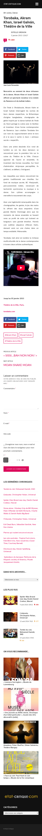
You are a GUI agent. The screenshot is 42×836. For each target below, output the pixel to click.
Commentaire (10, 388)
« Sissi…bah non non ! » (20, 355)
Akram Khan (11, 335)
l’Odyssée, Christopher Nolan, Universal (20, 519)
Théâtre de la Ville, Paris (14, 305)
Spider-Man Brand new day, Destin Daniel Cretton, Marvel (29, 599)
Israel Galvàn (26, 335)
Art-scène (8, 13)
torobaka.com (9, 311)
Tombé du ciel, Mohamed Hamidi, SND (19, 489)
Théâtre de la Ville (13, 341)
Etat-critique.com (12, 4)
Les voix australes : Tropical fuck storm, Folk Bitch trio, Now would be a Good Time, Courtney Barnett (19, 540)
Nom (6, 413)
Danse (15, 13)
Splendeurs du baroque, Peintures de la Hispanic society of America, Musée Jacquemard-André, (20, 559)
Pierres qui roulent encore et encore (18, 533)
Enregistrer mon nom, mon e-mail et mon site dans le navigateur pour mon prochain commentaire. (19, 447)
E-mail (7, 423)
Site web (7, 434)
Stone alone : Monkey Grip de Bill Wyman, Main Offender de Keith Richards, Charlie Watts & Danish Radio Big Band (21, 510)
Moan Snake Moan (17, 365)
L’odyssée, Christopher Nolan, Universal (20, 495)
